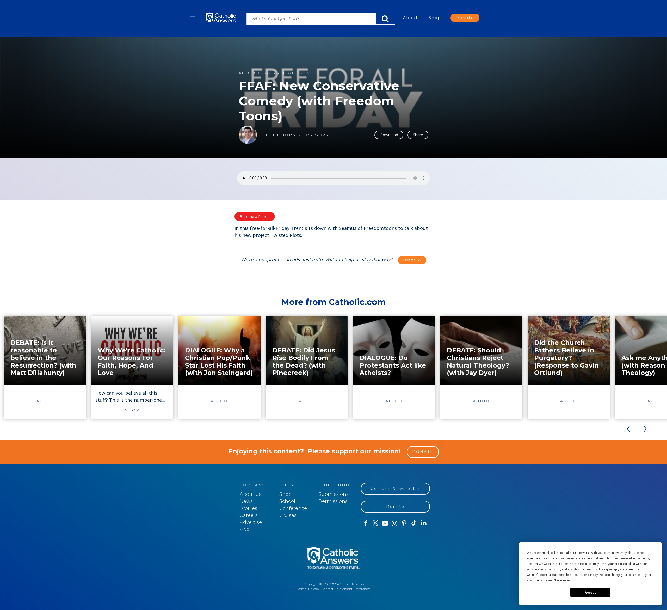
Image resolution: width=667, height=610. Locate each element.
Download (389, 134)
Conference (293, 508)
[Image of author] (248, 135)
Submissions (334, 494)
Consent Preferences (355, 589)
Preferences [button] (562, 580)
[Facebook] (365, 523)
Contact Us (330, 589)
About (410, 17)
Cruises (288, 515)
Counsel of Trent (287, 73)
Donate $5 (412, 260)
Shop (435, 17)
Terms (301, 589)
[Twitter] (375, 523)
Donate (465, 17)
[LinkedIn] (424, 523)
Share (418, 134)
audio (247, 73)
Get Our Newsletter (395, 488)
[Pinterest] (404, 523)
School (287, 501)
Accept (590, 592)
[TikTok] (414, 523)
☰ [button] (192, 17)
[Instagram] (394, 523)
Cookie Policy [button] (589, 575)
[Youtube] (385, 523)
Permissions (333, 501)
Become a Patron (255, 216)
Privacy (313, 589)
